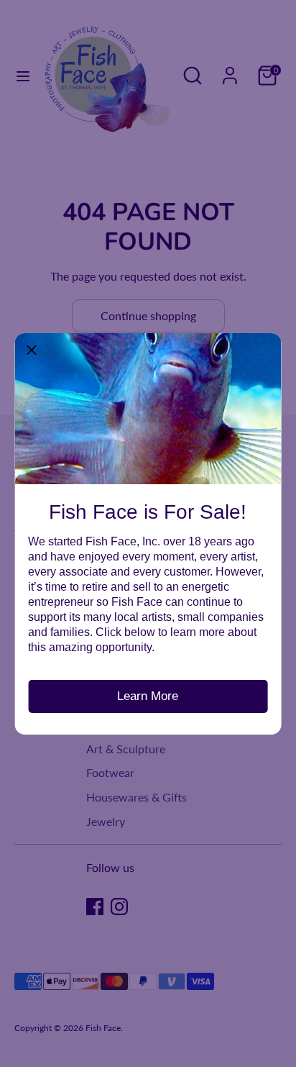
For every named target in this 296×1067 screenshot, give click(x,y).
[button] (31, 349)
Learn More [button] (147, 696)
